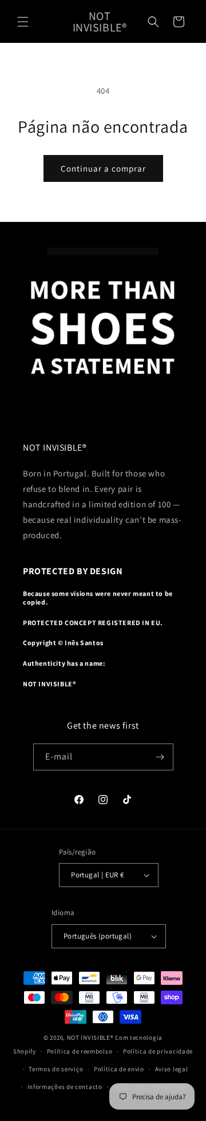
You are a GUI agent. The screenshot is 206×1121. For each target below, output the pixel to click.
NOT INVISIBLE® (90, 1037)
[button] (22, 21)
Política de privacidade (158, 1051)
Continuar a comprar (103, 168)
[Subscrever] (160, 757)
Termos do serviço (56, 1069)
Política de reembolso (80, 1051)
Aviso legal (171, 1069)
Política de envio (119, 1069)
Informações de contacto (64, 1087)
